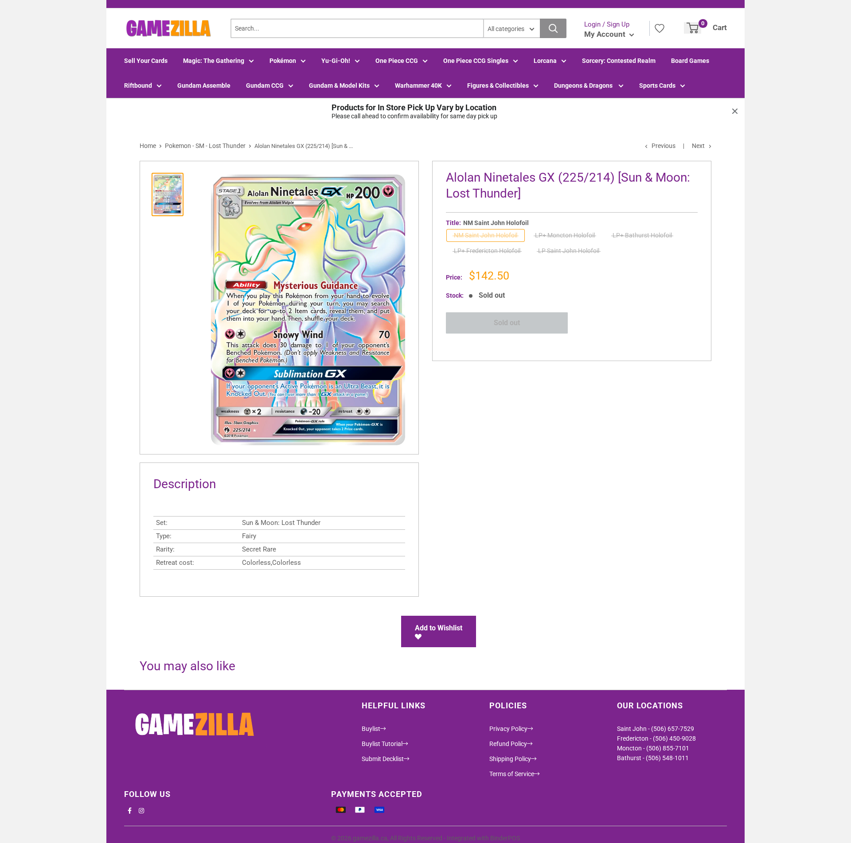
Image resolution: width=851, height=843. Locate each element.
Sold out (507, 323)
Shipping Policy (510, 758)
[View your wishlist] (659, 28)
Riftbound (138, 85)
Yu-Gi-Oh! (335, 60)
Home (148, 145)
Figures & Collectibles (498, 85)
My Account (605, 34)
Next (698, 145)
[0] (692, 28)
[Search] (553, 28)
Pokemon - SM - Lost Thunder (205, 145)
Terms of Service (511, 773)
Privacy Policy (508, 728)
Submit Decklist (383, 758)
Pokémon (282, 60)
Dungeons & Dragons (584, 85)
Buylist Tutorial (382, 743)
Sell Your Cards (146, 60)
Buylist (371, 728)
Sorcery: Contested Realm (619, 60)
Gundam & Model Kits (339, 85)
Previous (663, 145)
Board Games (690, 60)
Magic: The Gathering (213, 60)
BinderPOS (505, 838)
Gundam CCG (265, 85)
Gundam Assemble (203, 85)
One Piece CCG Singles (475, 60)
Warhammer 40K (418, 85)
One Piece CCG (396, 60)
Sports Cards (657, 85)
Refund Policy (508, 743)
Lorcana (545, 60)
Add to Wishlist (438, 628)
